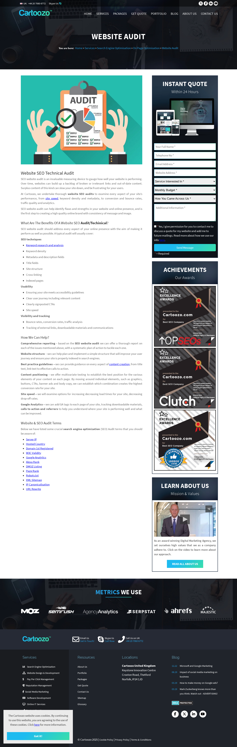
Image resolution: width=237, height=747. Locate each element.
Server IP (31, 439)
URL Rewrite (33, 489)
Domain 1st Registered (39, 448)
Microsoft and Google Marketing (196, 665)
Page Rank (32, 471)
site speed (51, 198)
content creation (119, 364)
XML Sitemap (34, 480)
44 (37, 3)
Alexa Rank (32, 462)
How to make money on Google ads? (199, 682)
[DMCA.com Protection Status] (182, 704)
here (37, 725)
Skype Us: (54, 3)
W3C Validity (33, 453)
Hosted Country (35, 444)
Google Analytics (36, 457)
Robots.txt (32, 475)
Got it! (38, 736)
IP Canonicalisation (38, 484)
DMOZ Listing (34, 466)
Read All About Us (185, 564)
